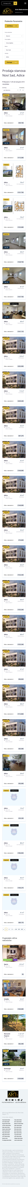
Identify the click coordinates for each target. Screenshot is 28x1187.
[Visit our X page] (15, 1100)
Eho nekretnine (17, 1127)
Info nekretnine (18, 1121)
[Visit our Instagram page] (9, 1100)
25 (19, 929)
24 (16, 929)
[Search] (15, 3)
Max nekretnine (18, 1132)
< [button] (3, 929)
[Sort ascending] (20, 90)
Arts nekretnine (6, 1136)
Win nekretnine (17, 1129)
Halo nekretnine (18, 1125)
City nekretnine (18, 1119)
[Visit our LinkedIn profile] (19, 1100)
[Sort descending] (23, 90)
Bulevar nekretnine (18, 1123)
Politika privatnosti (8, 1102)
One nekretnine (18, 1136)
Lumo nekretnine (18, 1140)
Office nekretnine (6, 1125)
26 (22, 929)
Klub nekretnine (6, 1127)
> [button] (24, 929)
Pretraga (9, 62)
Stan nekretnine (6, 1131)
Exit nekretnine (17, 1131)
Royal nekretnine (6, 1123)
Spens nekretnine (6, 1129)
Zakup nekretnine (18, 1138)
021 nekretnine (5, 1121)
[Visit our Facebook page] (6, 1100)
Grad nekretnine (6, 1119)
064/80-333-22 (19, 12)
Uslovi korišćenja (20, 1102)
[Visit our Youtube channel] (12, 1100)
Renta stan (4, 1138)
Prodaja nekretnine (6, 1140)
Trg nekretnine (17, 1134)
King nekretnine (6, 1134)
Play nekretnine (6, 1132)
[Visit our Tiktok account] (22, 1100)
